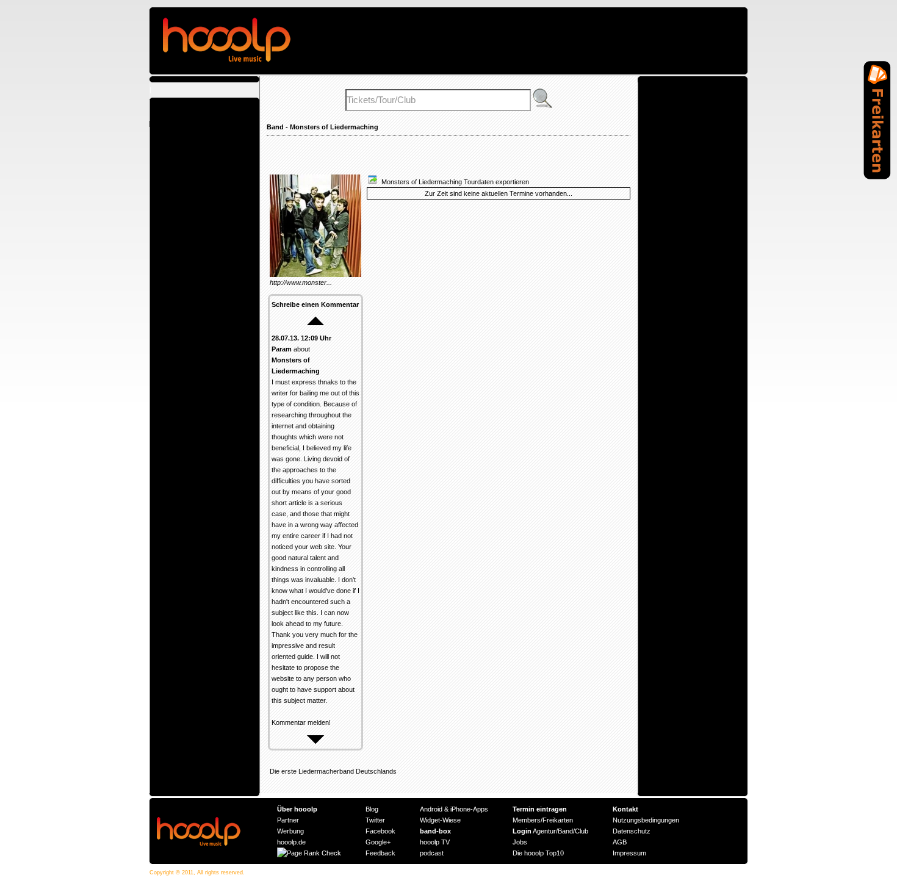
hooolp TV (435, 842)
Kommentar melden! (301, 722)
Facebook (380, 831)
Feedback (380, 853)
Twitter (375, 820)
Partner (288, 820)
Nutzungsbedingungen (646, 820)
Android (431, 809)
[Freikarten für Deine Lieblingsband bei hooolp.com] (877, 177)
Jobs (520, 842)
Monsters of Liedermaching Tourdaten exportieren (453, 181)
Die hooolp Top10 (538, 853)
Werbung (290, 831)
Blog (372, 809)
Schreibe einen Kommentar (315, 304)
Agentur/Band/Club (550, 831)
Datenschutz (631, 831)
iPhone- (461, 809)
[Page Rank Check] (309, 853)
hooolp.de (291, 842)
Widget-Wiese (440, 820)
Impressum (629, 853)
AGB (620, 842)
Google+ (378, 842)
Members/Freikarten (543, 820)
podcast (432, 853)
